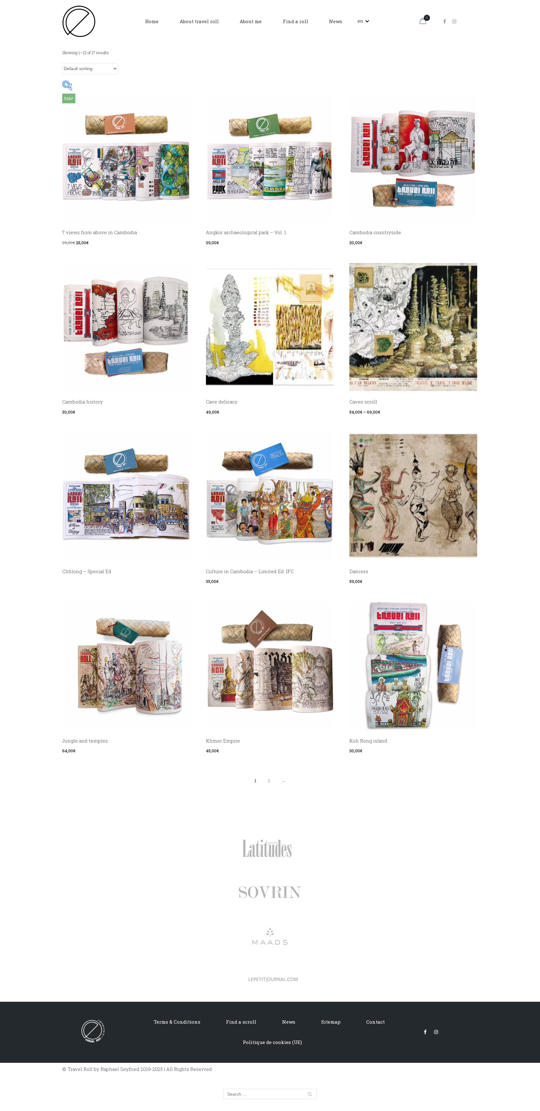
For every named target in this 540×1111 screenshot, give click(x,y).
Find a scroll (241, 1022)
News (335, 21)
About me (251, 21)
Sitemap (331, 1022)
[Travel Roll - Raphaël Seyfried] (79, 21)
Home (151, 21)
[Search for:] (270, 1094)
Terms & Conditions (177, 1022)
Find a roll (295, 21)
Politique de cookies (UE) (272, 1042)
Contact (375, 1022)
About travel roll (199, 21)
